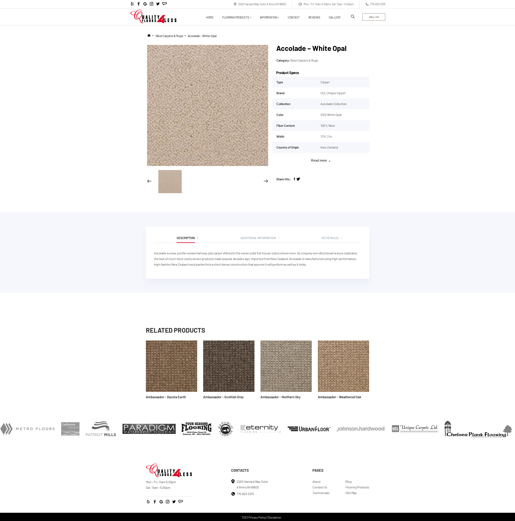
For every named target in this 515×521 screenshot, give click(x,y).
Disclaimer (274, 517)
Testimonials (320, 493)
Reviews (314, 17)
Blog (348, 481)
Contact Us (319, 487)
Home (209, 17)
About (316, 481)
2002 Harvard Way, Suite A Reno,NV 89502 (262, 4)
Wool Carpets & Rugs (169, 36)
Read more (319, 160)
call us (374, 17)
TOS (244, 517)
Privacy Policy (257, 517)
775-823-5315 (377, 4)
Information (268, 17)
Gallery (335, 17)
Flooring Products (235, 17)
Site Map (350, 493)
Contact (294, 17)
